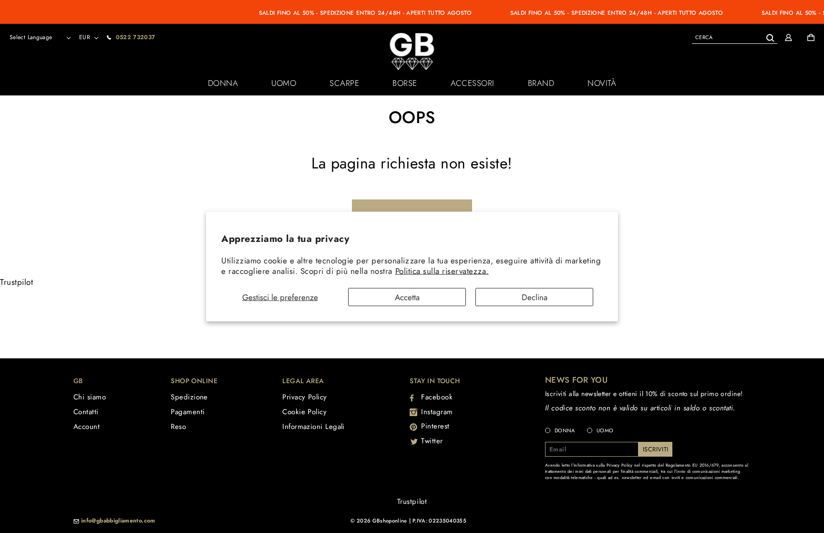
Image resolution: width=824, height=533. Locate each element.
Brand (541, 83)
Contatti (86, 412)
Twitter (432, 441)
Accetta (407, 297)
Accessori (472, 83)
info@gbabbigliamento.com (118, 521)
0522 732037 (135, 37)
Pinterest (435, 426)
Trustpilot (16, 282)
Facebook (437, 397)
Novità (601, 83)
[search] (734, 37)
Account (86, 426)
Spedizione (189, 397)
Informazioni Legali (313, 426)
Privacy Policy (304, 397)
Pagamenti (188, 412)
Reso (178, 426)
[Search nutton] (769, 36)
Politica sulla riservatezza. (442, 270)
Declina (534, 297)
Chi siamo (89, 397)
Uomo (283, 83)
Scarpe (344, 83)
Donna (223, 83)
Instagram (437, 412)
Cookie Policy (304, 412)
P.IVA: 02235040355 (439, 520)
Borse (404, 83)
